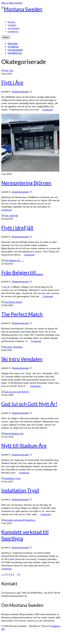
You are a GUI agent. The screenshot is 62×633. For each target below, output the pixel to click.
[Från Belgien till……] (12, 260)
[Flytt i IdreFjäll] (9, 215)
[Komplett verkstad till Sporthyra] (18, 520)
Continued (47, 109)
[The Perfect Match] (11, 302)
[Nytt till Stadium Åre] (12, 433)
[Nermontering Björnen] (30, 170)
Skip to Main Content (11, 3)
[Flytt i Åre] (7, 70)
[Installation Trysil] (11, 478)
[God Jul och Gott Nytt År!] (15, 391)
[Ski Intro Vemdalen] (12, 347)
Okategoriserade (20, 91)
